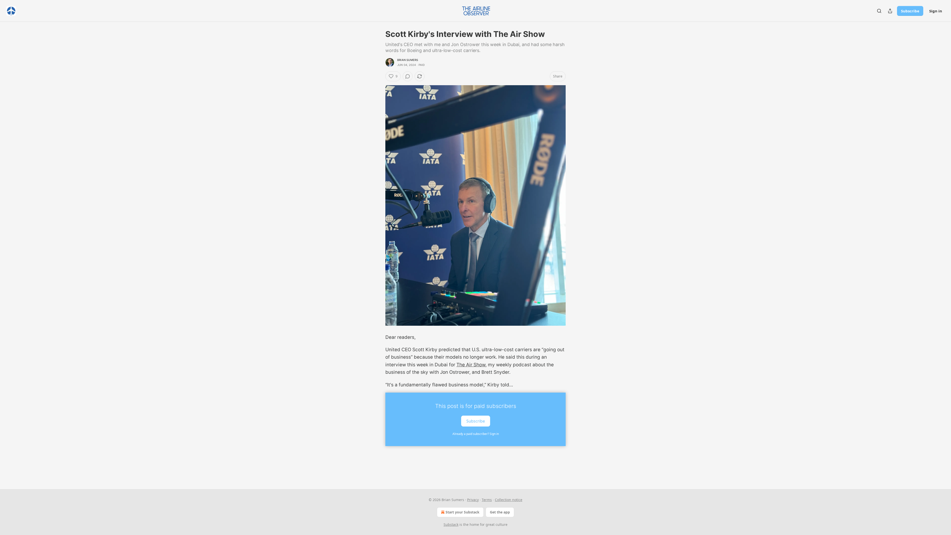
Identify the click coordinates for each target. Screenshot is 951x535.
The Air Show (470, 365)
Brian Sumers (407, 60)
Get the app (500, 512)
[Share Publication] (890, 11)
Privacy (473, 499)
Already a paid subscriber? (475, 434)
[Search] (879, 11)
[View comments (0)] (408, 76)
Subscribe (910, 10)
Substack (451, 524)
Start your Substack (462, 512)
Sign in (935, 10)
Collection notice (508, 499)
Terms (487, 499)
